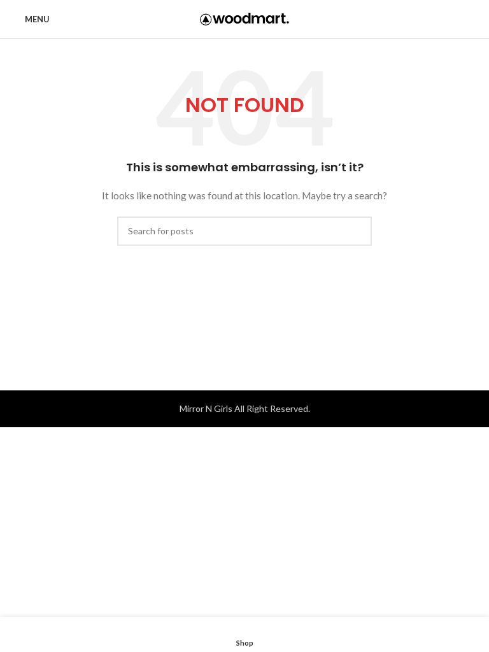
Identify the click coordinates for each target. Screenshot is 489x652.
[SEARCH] (357, 231)
